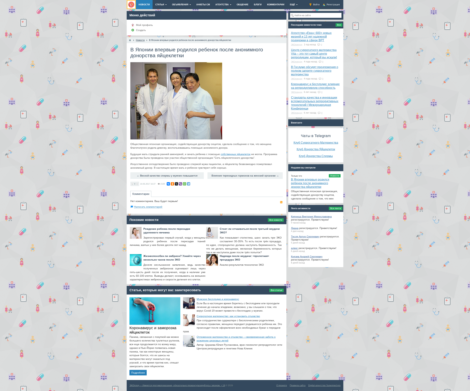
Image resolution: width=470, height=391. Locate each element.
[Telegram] (188, 184)
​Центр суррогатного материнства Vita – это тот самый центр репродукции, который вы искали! (314, 53)
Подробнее (138, 372)
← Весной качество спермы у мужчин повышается (167, 175)
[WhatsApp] (184, 184)
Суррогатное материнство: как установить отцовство (228, 316)
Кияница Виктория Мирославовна (311, 216)
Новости (334, 175)
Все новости (275, 220)
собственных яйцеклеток (235, 154)
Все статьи (276, 290)
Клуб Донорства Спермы (316, 156)
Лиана (295, 228)
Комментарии (140, 193)
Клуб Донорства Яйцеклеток (316, 149)
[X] (176, 184)
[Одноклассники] (172, 184)
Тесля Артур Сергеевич (305, 236)
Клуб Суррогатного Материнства (316, 142)
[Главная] (130, 40)
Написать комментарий (148, 206)
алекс (294, 248)
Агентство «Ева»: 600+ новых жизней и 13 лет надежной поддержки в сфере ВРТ (311, 36)
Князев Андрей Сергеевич (306, 256)
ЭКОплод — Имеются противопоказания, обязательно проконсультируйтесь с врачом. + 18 (177, 385)
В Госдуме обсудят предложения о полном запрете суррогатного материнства (314, 71)
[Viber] (180, 184)
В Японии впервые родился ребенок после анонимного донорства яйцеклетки (310, 183)
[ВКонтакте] (168, 184)
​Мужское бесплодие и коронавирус (218, 299)
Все (339, 25)
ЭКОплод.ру (296, 44)
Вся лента (335, 208)
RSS (281, 202)
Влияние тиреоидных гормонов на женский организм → (245, 175)
